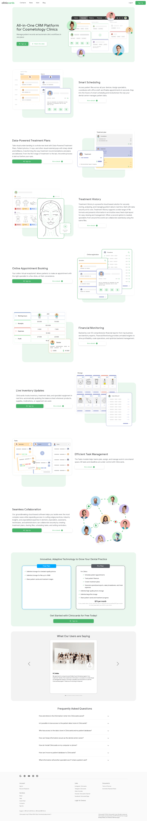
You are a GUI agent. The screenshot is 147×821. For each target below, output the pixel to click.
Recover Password (24, 788)
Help (20, 798)
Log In (131, 3)
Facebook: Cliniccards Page (82, 796)
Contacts (23, 3)
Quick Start (22, 801)
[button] (65, 695)
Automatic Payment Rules (109, 788)
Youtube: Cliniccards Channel (82, 793)
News (31, 3)
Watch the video (39, 44)
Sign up (23, 44)
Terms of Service (106, 786)
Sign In (21, 786)
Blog (44, 3)
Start (37, 3)
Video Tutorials (79, 791)
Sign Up (140, 3)
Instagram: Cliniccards (80, 786)
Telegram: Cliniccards (80, 788)
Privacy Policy (101, 817)
